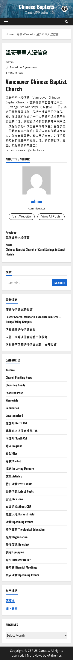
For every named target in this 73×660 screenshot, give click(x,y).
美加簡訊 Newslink (17, 544)
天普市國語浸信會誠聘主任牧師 (27, 337)
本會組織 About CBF (18, 506)
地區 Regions (14, 446)
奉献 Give (12, 453)
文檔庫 (10, 600)
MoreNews (34, 655)
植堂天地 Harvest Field (20, 514)
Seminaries (12, 408)
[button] (6, 21)
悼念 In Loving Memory (20, 468)
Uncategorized (14, 415)
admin (10, 62)
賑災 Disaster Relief (18, 560)
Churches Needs (15, 385)
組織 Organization (17, 537)
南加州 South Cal (16, 438)
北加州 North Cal (16, 423)
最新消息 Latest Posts (20, 491)
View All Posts (51, 216)
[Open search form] (66, 21)
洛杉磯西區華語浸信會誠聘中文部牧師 (31, 344)
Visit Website (22, 216)
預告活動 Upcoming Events (22, 575)
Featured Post (14, 393)
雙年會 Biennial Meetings (21, 567)
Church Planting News (19, 377)
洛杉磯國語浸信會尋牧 (21, 329)
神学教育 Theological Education (25, 529)
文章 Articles (14, 476)
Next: (35, 249)
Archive (10, 370)
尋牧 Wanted (13, 461)
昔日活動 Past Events (19, 484)
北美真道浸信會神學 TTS (21, 430)
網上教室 (12, 609)
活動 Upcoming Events (19, 522)
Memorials (12, 400)
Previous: (18, 234)
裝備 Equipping (15, 552)
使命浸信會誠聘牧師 (19, 309)
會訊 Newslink (14, 499)
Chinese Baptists (36, 6)
